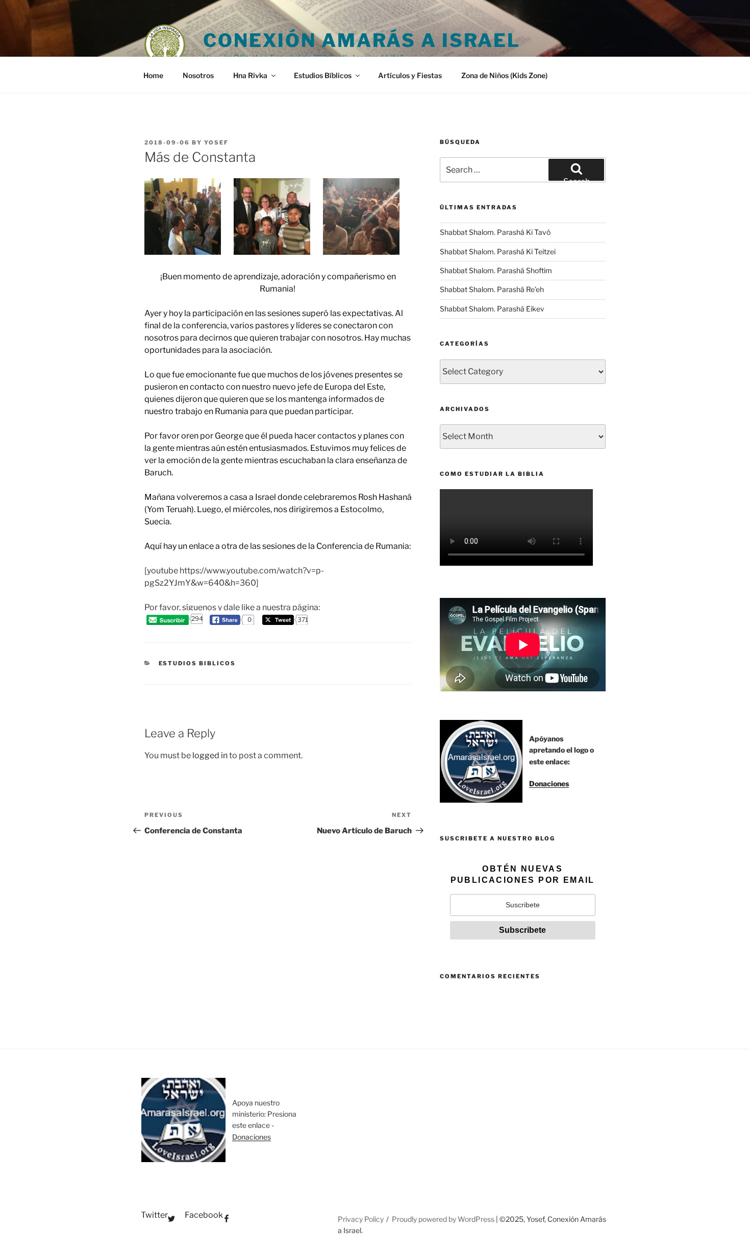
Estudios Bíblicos (323, 75)
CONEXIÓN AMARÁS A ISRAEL (361, 40)
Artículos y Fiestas (410, 75)
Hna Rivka (250, 75)
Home (153, 75)
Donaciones (549, 783)
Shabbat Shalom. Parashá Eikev (492, 308)
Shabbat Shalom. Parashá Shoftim (496, 270)
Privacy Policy (361, 1219)
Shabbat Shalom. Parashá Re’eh (492, 289)
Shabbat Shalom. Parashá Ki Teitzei (498, 251)
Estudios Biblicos (197, 663)
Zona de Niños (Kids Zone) (504, 75)
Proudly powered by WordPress (444, 1219)
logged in (210, 755)
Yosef (216, 142)
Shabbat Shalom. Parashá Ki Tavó (495, 232)
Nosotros (198, 75)
